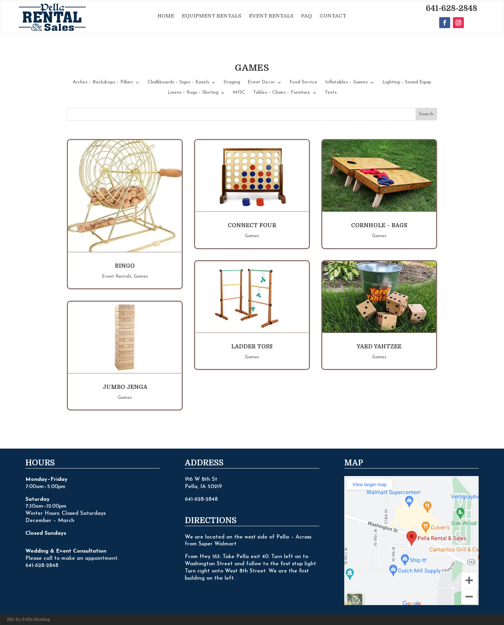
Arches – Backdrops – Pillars (103, 82)
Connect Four (252, 225)
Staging (232, 82)
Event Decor (261, 82)
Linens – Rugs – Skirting (193, 92)
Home (165, 16)
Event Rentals (271, 16)
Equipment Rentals (211, 16)
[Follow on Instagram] (458, 22)
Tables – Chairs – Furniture (281, 92)
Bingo (125, 266)
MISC (239, 92)
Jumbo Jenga (125, 387)
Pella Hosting (36, 619)
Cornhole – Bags (379, 225)
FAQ (306, 16)
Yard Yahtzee (379, 347)
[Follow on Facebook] (444, 22)
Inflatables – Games (346, 82)
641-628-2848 (451, 8)
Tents (331, 92)
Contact (333, 16)
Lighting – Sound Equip (406, 82)
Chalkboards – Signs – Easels (178, 82)
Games (141, 276)
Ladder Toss (252, 347)
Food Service (303, 82)
